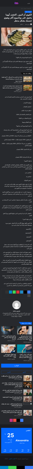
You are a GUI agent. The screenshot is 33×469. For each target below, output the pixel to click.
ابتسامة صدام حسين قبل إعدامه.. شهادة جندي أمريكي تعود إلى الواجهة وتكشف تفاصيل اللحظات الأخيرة (12, 384)
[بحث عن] (2, 4)
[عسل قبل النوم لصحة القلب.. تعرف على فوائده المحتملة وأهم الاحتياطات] (27, 406)
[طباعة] (28, 295)
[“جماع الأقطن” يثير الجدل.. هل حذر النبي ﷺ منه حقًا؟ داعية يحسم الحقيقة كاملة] (27, 378)
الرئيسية (29, 8)
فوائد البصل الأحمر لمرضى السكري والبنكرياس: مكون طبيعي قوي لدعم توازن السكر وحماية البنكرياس (11, 412)
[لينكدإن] (21, 292)
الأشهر (24, 372)
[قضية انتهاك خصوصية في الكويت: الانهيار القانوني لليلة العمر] (8, 348)
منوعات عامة (23, 8)
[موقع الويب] (16, 319)
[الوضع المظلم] (4, 4)
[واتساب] (14, 292)
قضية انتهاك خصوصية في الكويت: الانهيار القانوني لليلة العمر (9, 356)
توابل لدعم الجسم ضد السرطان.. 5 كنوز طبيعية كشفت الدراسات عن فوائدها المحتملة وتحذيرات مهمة (12, 79)
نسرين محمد (27, 24)
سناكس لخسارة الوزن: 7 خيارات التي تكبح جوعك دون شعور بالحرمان (9, 337)
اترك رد (17, 365)
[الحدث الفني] (16, 3)
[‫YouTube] (14, 420)
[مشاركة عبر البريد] (6, 292)
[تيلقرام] (10, 292)
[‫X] (25, 292)
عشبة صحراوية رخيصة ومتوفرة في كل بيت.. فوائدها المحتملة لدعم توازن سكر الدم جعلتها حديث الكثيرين (12, 87)
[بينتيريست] (17, 292)
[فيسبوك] (28, 292)
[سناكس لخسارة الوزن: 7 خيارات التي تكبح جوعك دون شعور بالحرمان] (8, 330)
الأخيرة (9, 372)
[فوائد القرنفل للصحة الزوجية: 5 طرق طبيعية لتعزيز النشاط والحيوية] (27, 399)
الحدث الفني (12, 458)
